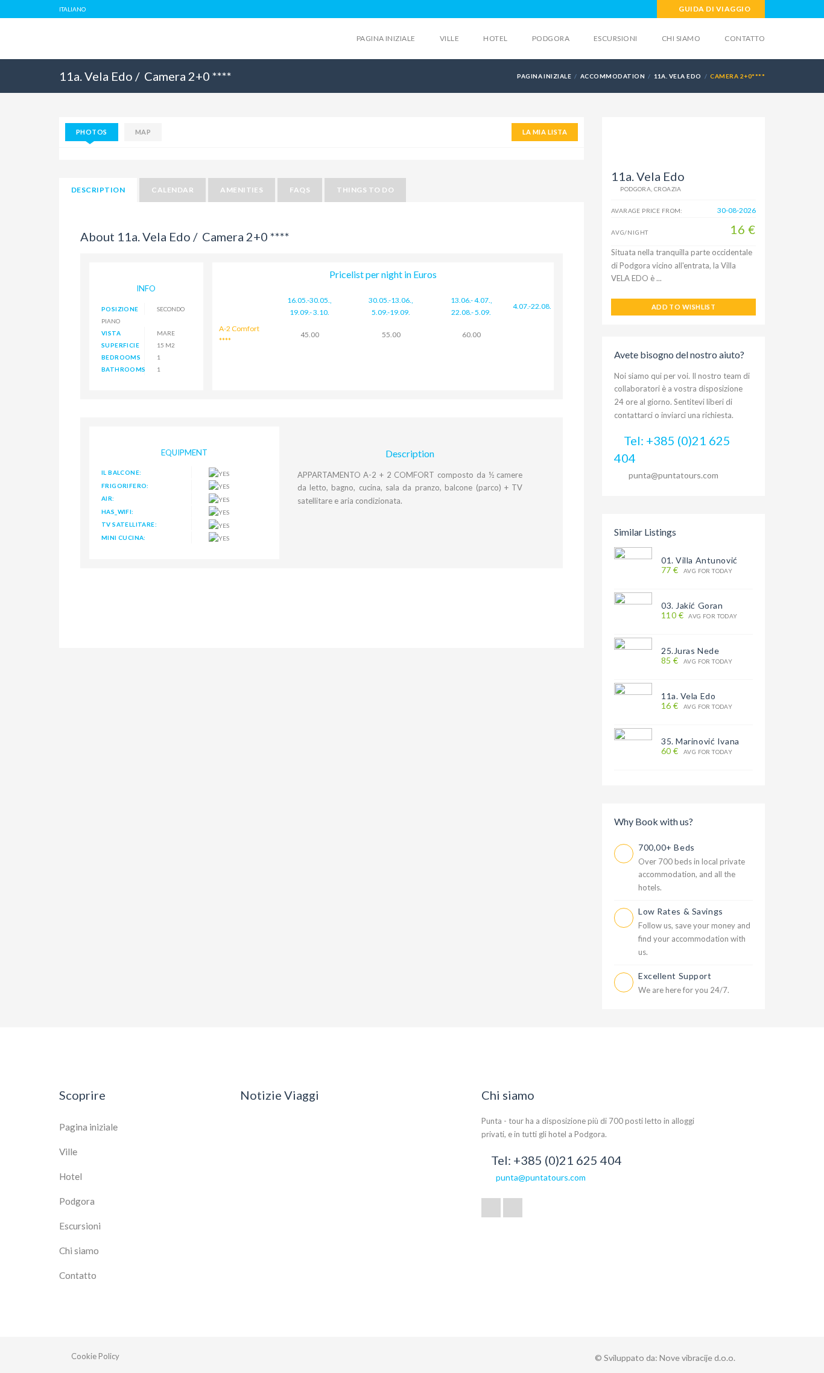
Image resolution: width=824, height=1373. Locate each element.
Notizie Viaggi (279, 1095)
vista (111, 333)
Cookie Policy (95, 1356)
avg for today (696, 570)
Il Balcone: (121, 472)
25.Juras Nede (690, 650)
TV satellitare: (129, 524)
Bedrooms (121, 357)
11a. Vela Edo (678, 76)
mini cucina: (123, 537)
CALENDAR (172, 189)
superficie (120, 345)
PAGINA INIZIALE (544, 76)
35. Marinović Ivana (700, 741)
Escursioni (616, 38)
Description (98, 189)
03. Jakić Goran (692, 605)
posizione (120, 308)
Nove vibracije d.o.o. (697, 1357)
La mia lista (544, 132)
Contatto (744, 38)
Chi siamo (681, 38)
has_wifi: (117, 511)
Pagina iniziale (386, 38)
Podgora (550, 38)
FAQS (300, 189)
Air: (108, 498)
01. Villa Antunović (699, 560)
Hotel (495, 38)
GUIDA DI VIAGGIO (713, 8)
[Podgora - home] (153, 37)
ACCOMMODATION (612, 76)
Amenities (241, 189)
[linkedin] (512, 1207)
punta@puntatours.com (673, 475)
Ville (449, 38)
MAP (143, 132)
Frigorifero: (125, 485)
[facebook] (491, 1207)
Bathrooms (123, 369)
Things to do (365, 189)
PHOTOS (91, 132)
